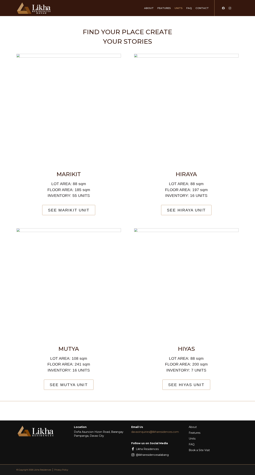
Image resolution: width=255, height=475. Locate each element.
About (149, 8)
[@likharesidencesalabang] (133, 455)
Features (164, 8)
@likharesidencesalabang (152, 455)
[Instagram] (230, 8)
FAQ (189, 8)
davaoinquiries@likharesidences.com (155, 432)
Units (179, 8)
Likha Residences (147, 449)
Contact (202, 8)
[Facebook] (223, 8)
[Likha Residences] (133, 449)
